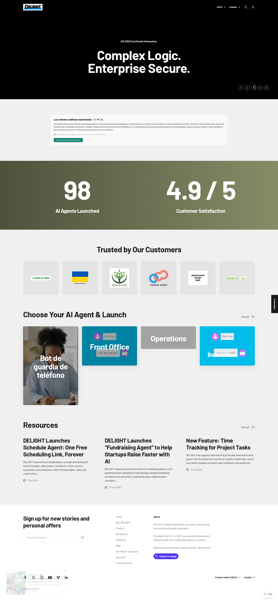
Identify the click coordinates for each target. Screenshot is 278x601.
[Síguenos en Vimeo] (58, 577)
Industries (121, 539)
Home (119, 516)
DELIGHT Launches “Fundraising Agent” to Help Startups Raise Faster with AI (138, 451)
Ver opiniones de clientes (68, 140)
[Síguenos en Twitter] (33, 577)
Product (120, 528)
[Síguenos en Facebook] (25, 577)
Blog (118, 545)
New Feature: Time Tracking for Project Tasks (218, 444)
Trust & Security (124, 563)
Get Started (122, 534)
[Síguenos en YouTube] (50, 577)
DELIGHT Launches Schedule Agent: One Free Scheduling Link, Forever (55, 447)
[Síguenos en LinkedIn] (66, 577)
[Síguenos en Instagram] (42, 577)
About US (120, 557)
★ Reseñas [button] (274, 304)
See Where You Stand (127, 551)
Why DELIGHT (123, 522)
